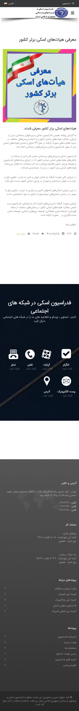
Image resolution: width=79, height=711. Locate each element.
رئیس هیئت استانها (66, 654)
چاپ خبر (21, 234)
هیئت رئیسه (70, 642)
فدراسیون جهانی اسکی (64, 605)
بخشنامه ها (70, 648)
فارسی (11, 3)
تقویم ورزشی (69, 665)
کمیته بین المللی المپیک (64, 611)
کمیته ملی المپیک (67, 594)
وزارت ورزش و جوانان (65, 588)
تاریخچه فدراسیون (67, 637)
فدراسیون (66, 3)
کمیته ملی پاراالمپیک (65, 600)
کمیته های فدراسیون (65, 659)
